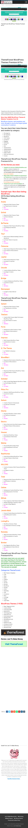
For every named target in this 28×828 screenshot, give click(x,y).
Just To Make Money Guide (11, 816)
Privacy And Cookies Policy (14, 820)
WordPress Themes (18, 818)
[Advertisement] (14, 43)
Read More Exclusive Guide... (14, 778)
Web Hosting (20, 816)
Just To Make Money (17, 825)
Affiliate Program (9, 818)
